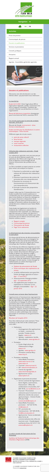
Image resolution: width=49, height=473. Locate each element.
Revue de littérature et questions (20, 113)
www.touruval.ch (30, 365)
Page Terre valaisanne (21, 227)
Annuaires (12, 54)
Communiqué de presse (22, 223)
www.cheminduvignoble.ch (27, 372)
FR (30, 26)
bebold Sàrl (23, 468)
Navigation (22, 22)
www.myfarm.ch (24, 376)
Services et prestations (16, 47)
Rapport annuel (14, 58)
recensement (26, 125)
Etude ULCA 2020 (15, 104)
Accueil (20, 25)
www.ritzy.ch (23, 354)
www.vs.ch (27, 335)
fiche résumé (24, 131)
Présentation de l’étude (21, 225)
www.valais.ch (23, 363)
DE (25, 26)
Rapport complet (19, 221)
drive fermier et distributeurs (22, 126)
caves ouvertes (19, 143)
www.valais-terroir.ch (26, 361)
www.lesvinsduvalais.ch (29, 367)
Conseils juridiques (15, 51)
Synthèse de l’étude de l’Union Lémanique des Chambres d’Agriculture (24, 439)
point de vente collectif (21, 137)
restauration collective (21, 145)
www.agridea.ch (34, 339)
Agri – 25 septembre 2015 (22, 281)
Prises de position (14, 36)
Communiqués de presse (17, 39)
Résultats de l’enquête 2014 (18, 318)
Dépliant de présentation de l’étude (25, 266)
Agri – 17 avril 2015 (20, 276)
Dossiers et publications (17, 43)
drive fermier (18, 139)
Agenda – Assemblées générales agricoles (23, 62)
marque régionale (20, 141)
